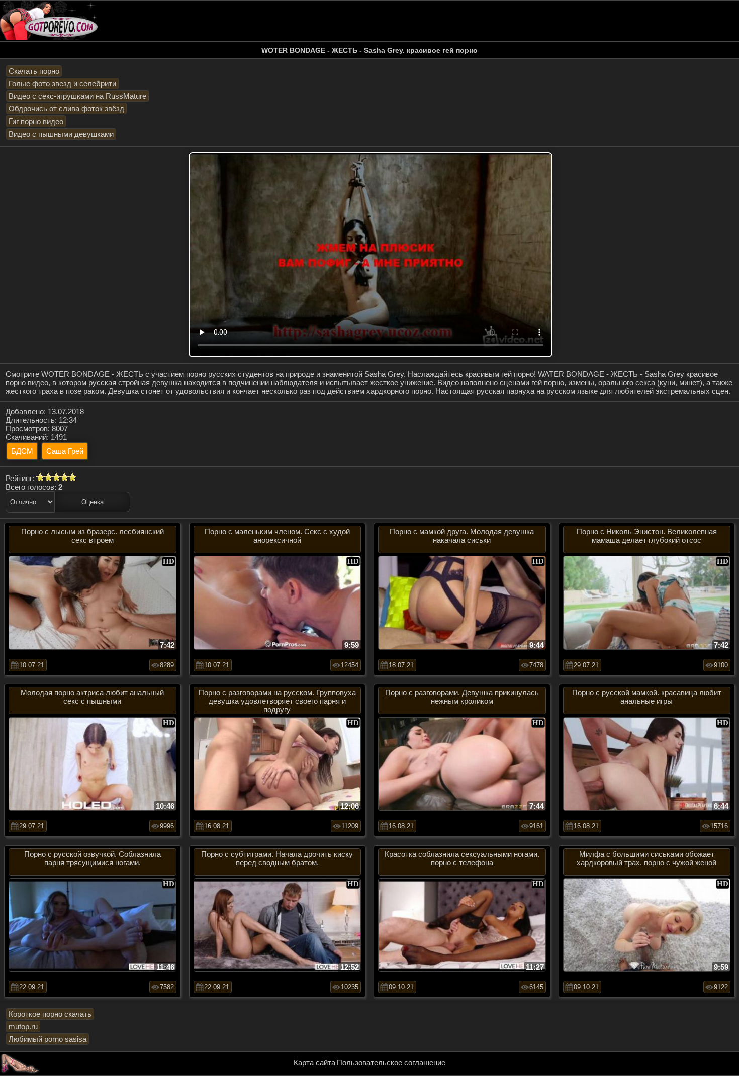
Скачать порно (34, 71)
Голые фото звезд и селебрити (62, 83)
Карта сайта (314, 1062)
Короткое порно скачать (50, 1014)
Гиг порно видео (36, 121)
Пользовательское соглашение (391, 1062)
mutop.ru (23, 1026)
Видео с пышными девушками (61, 134)
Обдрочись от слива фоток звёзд (66, 108)
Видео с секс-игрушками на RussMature (77, 96)
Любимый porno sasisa (47, 1039)
